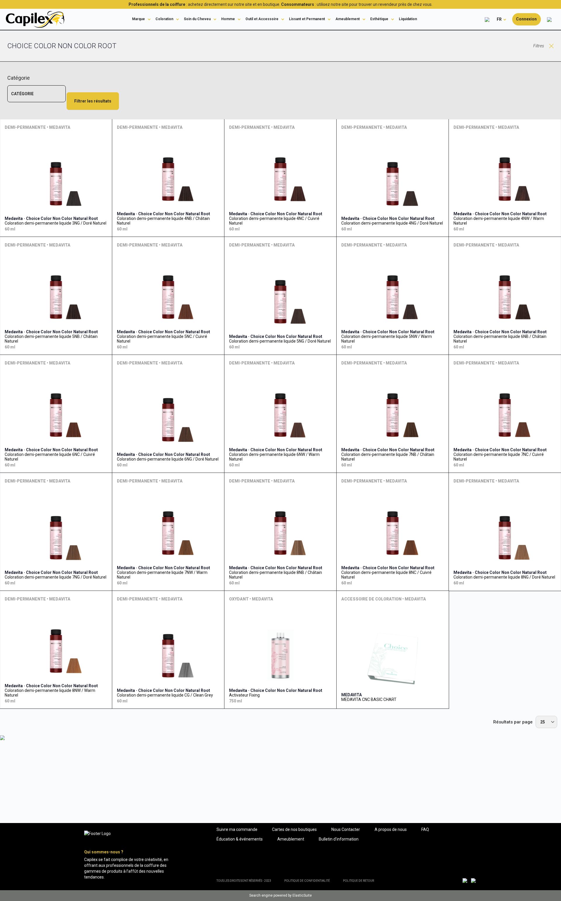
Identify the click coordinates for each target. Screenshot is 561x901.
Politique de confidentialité (307, 880)
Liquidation (408, 19)
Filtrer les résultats (92, 101)
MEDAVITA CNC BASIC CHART (368, 699)
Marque (138, 19)
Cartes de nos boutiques (294, 829)
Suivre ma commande (237, 829)
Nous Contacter (345, 829)
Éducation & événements (240, 839)
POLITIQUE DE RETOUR (358, 880)
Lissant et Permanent (307, 19)
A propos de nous (391, 829)
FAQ (425, 829)
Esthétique (379, 19)
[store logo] (35, 19)
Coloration (164, 19)
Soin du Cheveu (197, 19)
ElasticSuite (302, 895)
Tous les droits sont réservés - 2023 (244, 880)
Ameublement (347, 19)
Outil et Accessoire (261, 19)
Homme (228, 19)
